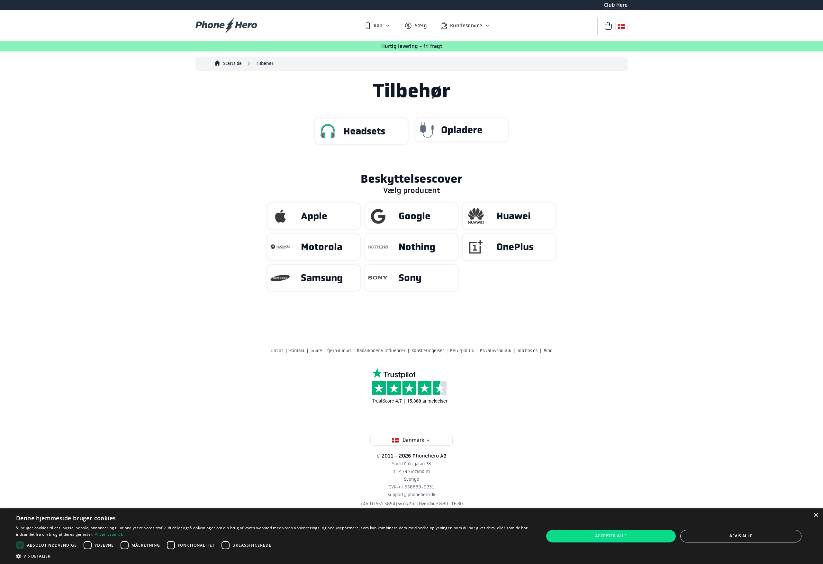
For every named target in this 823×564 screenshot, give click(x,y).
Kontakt (296, 350)
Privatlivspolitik (495, 350)
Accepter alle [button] (611, 536)
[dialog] (411, 536)
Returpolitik (462, 350)
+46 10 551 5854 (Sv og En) (388, 503)
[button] (272, 556)
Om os (277, 350)
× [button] (815, 515)
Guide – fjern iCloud (331, 350)
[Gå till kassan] (606, 26)
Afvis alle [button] (740, 536)
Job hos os (527, 350)
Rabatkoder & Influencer (381, 350)
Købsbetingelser (428, 350)
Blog (548, 350)
